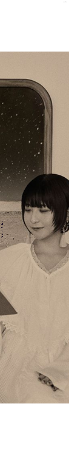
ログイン (65, 1)
